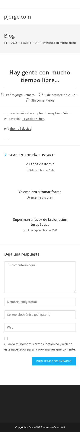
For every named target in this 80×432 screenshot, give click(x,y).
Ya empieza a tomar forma (40, 191)
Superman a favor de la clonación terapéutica (40, 222)
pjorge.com (17, 16)
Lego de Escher (33, 119)
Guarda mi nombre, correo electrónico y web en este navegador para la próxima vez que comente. (40, 346)
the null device (20, 129)
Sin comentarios (42, 100)
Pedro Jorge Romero (20, 95)
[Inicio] (5, 43)
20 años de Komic (40, 164)
